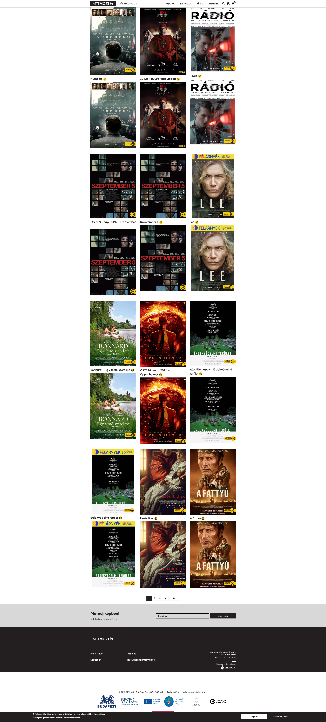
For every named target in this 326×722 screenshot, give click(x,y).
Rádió (194, 75)
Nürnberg (96, 78)
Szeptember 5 (149, 222)
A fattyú (195, 518)
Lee (192, 222)
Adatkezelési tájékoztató (194, 692)
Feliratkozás (223, 616)
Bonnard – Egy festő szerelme (110, 369)
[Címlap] (103, 3)
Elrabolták (147, 518)
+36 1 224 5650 (228, 654)
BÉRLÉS (200, 3)
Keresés (224, 3)
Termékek (213, 3)
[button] (229, 3)
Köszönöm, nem (280, 716)
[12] (199, 76)
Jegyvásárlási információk (141, 659)
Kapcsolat (95, 659)
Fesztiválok (185, 3)
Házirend (131, 653)
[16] (104, 79)
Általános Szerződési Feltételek (149, 692)
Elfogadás (254, 716)
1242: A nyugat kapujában (158, 78)
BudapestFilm (173, 692)
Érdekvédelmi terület (104, 517)
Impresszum (96, 653)
